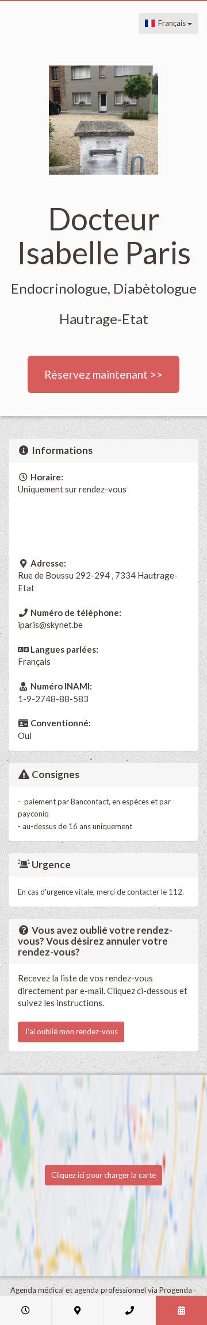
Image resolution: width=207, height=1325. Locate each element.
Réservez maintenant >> (103, 374)
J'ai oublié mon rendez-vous (71, 1031)
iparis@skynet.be (50, 624)
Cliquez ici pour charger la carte (103, 1175)
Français (171, 23)
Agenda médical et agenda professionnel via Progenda (101, 1290)
